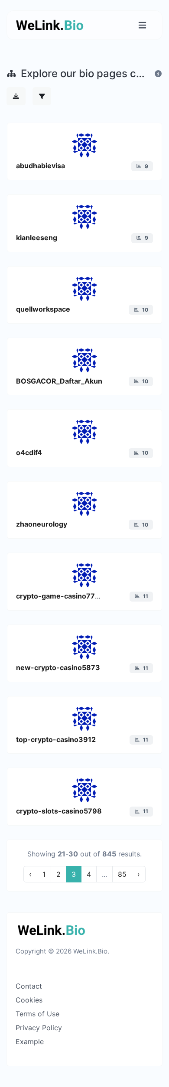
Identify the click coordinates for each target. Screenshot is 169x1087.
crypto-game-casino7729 (60, 596)
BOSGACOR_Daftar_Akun (59, 381)
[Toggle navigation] (142, 25)
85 (122, 874)
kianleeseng (36, 237)
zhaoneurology (41, 524)
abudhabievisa (40, 165)
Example (30, 1041)
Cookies (29, 1000)
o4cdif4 (29, 452)
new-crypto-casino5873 (58, 667)
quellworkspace (43, 309)
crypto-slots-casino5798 (59, 811)
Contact (29, 986)
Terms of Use (37, 1013)
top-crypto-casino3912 (56, 739)
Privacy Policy (39, 1027)
